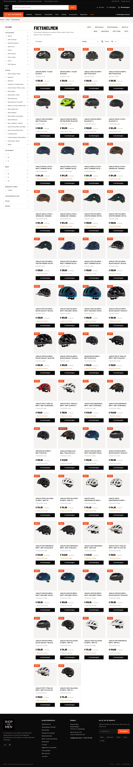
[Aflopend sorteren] (102, 41)
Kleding (63, 14)
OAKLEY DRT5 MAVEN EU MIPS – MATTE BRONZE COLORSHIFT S (93, 405)
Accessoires (73, 14)
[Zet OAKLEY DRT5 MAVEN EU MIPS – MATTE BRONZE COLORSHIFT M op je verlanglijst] (127, 381)
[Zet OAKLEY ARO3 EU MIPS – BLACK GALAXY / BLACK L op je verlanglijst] (78, 333)
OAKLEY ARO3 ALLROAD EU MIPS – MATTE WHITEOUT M (93, 642)
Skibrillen (29, 14)
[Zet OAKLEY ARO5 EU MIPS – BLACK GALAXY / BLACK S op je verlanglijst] (127, 428)
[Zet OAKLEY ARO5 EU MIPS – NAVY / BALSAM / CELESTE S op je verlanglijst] (102, 428)
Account (101, 7)
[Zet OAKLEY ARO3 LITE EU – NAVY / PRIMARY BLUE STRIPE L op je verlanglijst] (102, 144)
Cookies (118, 764)
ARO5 (95, 31)
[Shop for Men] (6, 7)
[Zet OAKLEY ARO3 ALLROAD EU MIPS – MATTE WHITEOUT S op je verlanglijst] (78, 476)
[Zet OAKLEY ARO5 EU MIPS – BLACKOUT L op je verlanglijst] (102, 96)
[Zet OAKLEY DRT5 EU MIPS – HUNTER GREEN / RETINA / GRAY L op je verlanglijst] (53, 239)
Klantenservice (125, 1)
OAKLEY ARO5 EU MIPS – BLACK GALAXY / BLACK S (118, 452)
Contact (44, 744)
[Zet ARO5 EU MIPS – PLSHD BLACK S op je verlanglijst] (53, 49)
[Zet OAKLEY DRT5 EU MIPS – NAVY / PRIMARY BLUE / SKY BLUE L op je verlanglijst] (102, 239)
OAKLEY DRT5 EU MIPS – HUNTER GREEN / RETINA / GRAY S (93, 215)
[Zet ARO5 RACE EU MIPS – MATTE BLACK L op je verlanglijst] (53, 428)
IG (5, 744)
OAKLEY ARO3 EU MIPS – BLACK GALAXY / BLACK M (45, 357)
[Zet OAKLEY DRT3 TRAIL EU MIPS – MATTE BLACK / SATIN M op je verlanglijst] (127, 333)
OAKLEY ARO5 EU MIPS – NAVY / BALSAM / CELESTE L (69, 594)
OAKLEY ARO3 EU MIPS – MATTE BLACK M (118, 73)
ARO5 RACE (105, 31)
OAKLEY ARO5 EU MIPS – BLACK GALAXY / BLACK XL (44, 642)
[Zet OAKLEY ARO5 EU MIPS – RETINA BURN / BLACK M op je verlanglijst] (78, 96)
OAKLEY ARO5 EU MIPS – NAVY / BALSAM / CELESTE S (93, 452)
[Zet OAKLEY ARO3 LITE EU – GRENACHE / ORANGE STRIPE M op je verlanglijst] (53, 191)
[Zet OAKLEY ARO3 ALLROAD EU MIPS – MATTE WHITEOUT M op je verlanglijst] (102, 618)
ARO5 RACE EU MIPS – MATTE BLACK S (92, 357)
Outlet (92, 14)
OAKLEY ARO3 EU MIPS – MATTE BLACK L (44, 120)
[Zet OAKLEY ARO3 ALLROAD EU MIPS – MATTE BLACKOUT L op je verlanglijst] (78, 618)
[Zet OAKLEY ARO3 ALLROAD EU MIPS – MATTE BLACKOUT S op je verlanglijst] (78, 665)
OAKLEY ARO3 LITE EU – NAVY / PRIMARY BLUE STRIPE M (68, 168)
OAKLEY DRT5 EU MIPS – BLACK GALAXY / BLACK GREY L (44, 310)
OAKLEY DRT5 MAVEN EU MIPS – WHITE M (93, 547)
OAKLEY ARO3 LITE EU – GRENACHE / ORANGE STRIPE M (44, 215)
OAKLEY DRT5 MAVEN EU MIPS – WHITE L (118, 642)
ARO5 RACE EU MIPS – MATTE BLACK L (43, 452)
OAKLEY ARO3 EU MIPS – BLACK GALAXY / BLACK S (118, 310)
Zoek (72, 7)
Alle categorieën (15, 14)
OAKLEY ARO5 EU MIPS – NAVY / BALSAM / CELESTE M (45, 594)
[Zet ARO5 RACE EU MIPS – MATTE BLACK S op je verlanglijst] (102, 333)
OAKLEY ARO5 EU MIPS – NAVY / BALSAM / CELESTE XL (93, 594)
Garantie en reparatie (48, 733)
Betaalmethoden (47, 736)
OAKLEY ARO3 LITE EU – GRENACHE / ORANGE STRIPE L (68, 215)
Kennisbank (45, 742)
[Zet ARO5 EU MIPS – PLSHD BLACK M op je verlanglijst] (78, 49)
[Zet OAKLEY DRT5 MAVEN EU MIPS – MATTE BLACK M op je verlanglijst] (53, 523)
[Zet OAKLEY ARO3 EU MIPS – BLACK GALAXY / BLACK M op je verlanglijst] (53, 333)
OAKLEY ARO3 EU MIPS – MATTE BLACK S (93, 73)
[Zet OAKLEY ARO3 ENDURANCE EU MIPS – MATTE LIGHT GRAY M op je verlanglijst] (102, 476)
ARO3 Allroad (99, 27)
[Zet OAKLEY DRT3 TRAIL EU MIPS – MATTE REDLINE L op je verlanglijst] (53, 381)
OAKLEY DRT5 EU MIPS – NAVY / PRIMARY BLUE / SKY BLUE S (69, 263)
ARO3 (89, 27)
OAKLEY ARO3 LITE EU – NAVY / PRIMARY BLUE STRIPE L (93, 168)
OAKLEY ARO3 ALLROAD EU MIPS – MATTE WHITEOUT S (69, 500)
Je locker (44, 756)
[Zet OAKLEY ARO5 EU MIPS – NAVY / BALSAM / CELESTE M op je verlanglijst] (53, 571)
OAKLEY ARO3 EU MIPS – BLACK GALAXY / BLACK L (69, 357)
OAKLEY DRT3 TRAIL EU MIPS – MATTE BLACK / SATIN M (117, 357)
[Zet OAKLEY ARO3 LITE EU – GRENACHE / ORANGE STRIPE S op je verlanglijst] (127, 144)
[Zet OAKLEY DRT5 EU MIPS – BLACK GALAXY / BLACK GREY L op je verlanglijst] (53, 286)
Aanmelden (124, 731)
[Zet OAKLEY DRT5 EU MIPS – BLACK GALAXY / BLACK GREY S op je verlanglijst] (127, 239)
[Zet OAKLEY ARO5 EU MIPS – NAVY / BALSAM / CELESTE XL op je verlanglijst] (102, 571)
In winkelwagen (45, 88)
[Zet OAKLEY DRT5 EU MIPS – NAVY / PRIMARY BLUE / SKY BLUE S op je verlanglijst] (78, 239)
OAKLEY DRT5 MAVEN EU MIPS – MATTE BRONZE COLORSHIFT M (118, 405)
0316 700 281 (115, 1)
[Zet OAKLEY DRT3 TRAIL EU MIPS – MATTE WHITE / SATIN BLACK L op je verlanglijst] (78, 381)
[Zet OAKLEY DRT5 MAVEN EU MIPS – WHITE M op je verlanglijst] (102, 523)
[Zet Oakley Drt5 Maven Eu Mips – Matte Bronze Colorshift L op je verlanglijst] (78, 428)
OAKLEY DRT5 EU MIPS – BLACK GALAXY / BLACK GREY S (117, 263)
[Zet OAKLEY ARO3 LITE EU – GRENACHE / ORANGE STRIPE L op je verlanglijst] (78, 191)
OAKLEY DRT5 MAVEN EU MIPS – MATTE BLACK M (45, 547)
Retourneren (45, 730)
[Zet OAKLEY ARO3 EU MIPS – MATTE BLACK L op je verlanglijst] (53, 96)
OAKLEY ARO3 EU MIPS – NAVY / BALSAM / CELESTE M (69, 310)
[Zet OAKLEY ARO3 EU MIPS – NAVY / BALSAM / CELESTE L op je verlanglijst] (102, 286)
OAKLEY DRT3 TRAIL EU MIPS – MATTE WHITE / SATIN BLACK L (68, 405)
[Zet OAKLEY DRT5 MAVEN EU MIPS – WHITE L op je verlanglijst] (127, 618)
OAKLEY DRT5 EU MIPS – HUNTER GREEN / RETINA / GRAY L (45, 263)
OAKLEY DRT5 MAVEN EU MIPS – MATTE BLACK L (69, 547)
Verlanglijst (112, 7)
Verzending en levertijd (48, 727)
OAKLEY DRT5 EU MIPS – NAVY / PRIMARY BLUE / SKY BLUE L (93, 263)
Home (2, 19)
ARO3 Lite (125, 27)
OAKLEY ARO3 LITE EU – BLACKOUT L (117, 120)
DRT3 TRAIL (117, 31)
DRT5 (126, 31)
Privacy (112, 764)
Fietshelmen (16, 19)
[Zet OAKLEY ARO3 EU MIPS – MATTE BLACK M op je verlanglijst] (127, 49)
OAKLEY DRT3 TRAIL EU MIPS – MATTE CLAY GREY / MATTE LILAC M (118, 547)
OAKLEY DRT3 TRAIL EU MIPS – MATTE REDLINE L (45, 404)
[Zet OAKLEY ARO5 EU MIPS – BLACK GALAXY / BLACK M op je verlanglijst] (127, 571)
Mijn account (46, 753)
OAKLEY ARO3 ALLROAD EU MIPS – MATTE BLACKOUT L (69, 642)
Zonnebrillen (48, 14)
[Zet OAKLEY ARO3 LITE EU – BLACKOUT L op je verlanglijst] (127, 96)
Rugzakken (83, 14)
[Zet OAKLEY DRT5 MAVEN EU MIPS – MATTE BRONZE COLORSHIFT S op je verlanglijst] (102, 381)
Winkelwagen (125, 7)
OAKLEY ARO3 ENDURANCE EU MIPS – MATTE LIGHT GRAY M (92, 500)
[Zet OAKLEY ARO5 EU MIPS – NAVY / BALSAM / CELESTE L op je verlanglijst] (78, 571)
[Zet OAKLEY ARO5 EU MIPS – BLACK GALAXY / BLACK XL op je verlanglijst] (53, 618)
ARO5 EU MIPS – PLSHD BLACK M (68, 73)
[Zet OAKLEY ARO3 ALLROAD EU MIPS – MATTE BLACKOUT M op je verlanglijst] (53, 476)
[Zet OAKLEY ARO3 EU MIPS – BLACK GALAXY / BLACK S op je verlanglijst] (127, 286)
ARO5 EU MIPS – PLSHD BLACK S (44, 73)
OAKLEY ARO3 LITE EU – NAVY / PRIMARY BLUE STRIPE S (44, 168)
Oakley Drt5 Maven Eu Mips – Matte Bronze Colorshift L (68, 452)
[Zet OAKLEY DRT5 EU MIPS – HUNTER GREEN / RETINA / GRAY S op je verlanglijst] (102, 191)
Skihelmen (38, 14)
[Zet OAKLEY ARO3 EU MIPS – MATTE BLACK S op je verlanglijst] (102, 49)
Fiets (56, 14)
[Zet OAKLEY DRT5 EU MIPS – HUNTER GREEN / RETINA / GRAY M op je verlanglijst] (127, 191)
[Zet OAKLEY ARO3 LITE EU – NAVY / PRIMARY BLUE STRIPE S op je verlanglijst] (53, 144)
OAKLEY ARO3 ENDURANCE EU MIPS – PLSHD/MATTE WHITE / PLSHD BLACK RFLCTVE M (118, 500)
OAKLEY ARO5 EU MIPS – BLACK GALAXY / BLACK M (118, 594)
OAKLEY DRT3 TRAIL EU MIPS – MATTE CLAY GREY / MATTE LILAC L (45, 689)
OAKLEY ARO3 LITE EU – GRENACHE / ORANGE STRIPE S (117, 168)
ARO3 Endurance (112, 27)
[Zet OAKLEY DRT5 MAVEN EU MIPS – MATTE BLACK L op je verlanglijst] (78, 523)
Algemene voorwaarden (49, 747)
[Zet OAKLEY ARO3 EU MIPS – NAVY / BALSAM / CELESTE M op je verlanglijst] (78, 286)
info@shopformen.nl (76, 738)
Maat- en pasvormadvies (49, 739)
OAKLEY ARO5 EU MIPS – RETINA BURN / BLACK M (69, 120)
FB (9, 744)
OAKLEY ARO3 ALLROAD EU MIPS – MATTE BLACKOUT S (69, 689)
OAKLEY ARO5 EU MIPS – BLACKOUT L (93, 120)
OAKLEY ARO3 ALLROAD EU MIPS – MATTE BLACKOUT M (44, 500)
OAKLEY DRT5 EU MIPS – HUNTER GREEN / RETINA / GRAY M (118, 215)
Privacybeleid (46, 750)
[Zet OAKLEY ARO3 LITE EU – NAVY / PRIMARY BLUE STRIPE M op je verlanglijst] (78, 144)
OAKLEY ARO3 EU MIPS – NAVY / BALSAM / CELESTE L (93, 310)
